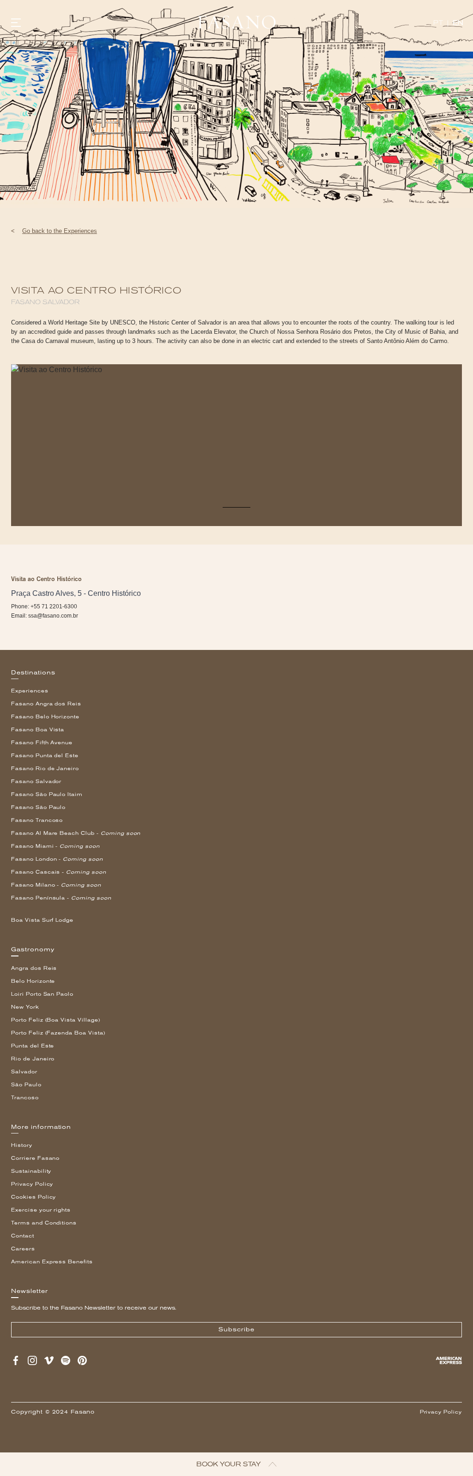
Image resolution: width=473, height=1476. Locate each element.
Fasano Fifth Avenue (42, 742)
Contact (22, 1235)
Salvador (24, 1071)
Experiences (30, 690)
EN (458, 22)
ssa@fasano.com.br (53, 615)
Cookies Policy (33, 1197)
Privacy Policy (32, 1184)
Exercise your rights (41, 1210)
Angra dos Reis (34, 968)
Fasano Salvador (36, 781)
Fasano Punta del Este (45, 755)
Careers (23, 1248)
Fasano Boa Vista (37, 729)
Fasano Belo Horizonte (45, 716)
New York (25, 1007)
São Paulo (26, 1084)
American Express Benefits (52, 1261)
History (21, 1145)
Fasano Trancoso (37, 820)
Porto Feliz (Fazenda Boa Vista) (58, 1032)
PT (438, 22)
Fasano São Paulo (38, 807)
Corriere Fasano (35, 1158)
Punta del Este (32, 1045)
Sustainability (31, 1171)
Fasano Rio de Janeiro (45, 768)
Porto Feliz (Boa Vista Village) (55, 1020)
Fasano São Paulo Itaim (47, 794)
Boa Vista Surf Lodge (42, 920)
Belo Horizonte (33, 981)
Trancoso (25, 1097)
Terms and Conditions (44, 1222)
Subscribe (236, 1329)
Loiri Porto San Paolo (42, 994)
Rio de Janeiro (33, 1058)
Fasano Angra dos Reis (46, 703)
